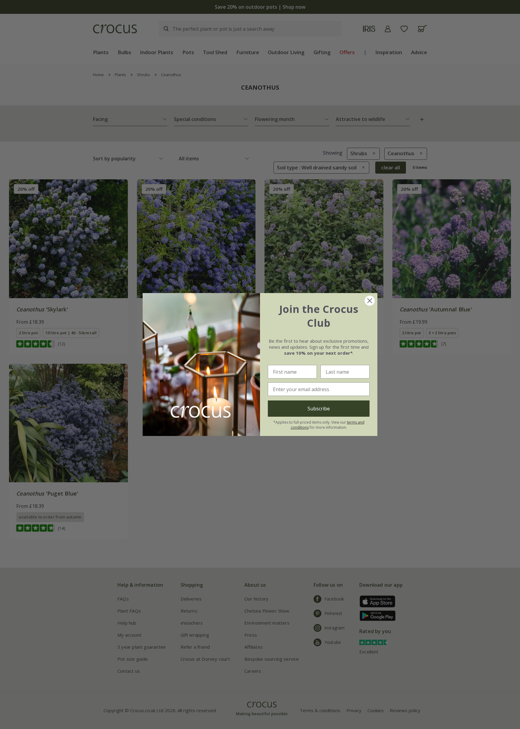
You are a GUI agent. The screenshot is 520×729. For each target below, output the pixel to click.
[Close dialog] (369, 300)
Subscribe (319, 408)
